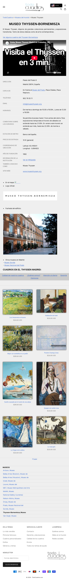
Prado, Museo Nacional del (13, 505)
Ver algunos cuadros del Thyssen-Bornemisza (20, 37)
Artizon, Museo (9, 470)
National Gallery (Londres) (13, 495)
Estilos (5, 542)
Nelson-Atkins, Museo (11, 498)
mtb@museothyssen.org (32, 104)
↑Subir (34, 459)
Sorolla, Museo (8, 509)
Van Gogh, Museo (9, 516)
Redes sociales (57, 539)
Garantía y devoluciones (36, 535)
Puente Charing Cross (51, 353)
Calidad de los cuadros (35, 539)
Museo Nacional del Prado (14, 265)
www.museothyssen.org (32, 171)
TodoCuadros (8, 17)
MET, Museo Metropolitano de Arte (16, 488)
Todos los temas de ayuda (37, 546)
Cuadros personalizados (12, 539)
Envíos (29, 542)
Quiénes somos (58, 531)
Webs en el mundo (59, 535)
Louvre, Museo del (10, 484)
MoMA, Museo (8, 491)
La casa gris (51, 447)
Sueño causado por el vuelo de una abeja (17, 402)
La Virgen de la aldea (17, 450)
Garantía (63, 275)
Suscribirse (11, 564)
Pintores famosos (9, 535)
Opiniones (34, 278)
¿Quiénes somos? (33, 275)
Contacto (30, 531)
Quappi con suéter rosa (51, 408)
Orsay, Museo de (9, 502)
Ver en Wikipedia (29, 160)
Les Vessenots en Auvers (18, 317)
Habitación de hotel (51, 315)
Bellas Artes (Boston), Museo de (15, 474)
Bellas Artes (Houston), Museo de (15, 477)
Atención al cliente (50, 275)
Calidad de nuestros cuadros (13, 275)
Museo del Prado (38, 90)
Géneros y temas (9, 546)
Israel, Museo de (9, 481)
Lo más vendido (9, 531)
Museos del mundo (22, 17)
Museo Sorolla (9, 263)
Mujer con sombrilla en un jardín (17, 353)
